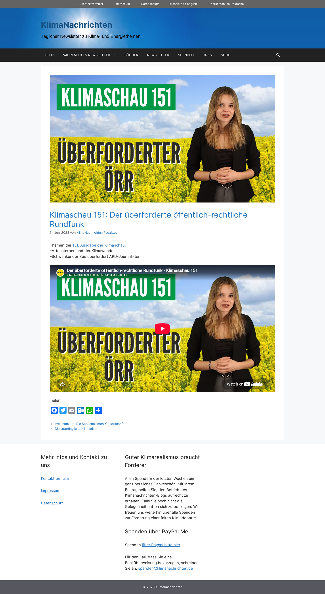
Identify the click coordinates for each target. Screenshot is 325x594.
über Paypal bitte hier (161, 545)
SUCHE (226, 55)
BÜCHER (131, 55)
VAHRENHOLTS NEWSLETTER (86, 55)
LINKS (207, 55)
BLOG (49, 55)
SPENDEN (186, 55)
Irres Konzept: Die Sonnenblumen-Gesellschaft (89, 424)
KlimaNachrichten (76, 25)
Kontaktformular (92, 4)
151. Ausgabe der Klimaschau (99, 245)
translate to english (183, 4)
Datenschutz (150, 4)
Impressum (122, 4)
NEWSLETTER (158, 55)
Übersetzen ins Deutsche (226, 4)
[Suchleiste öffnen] (278, 55)
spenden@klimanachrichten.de (165, 568)
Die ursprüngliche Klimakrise (75, 428)
